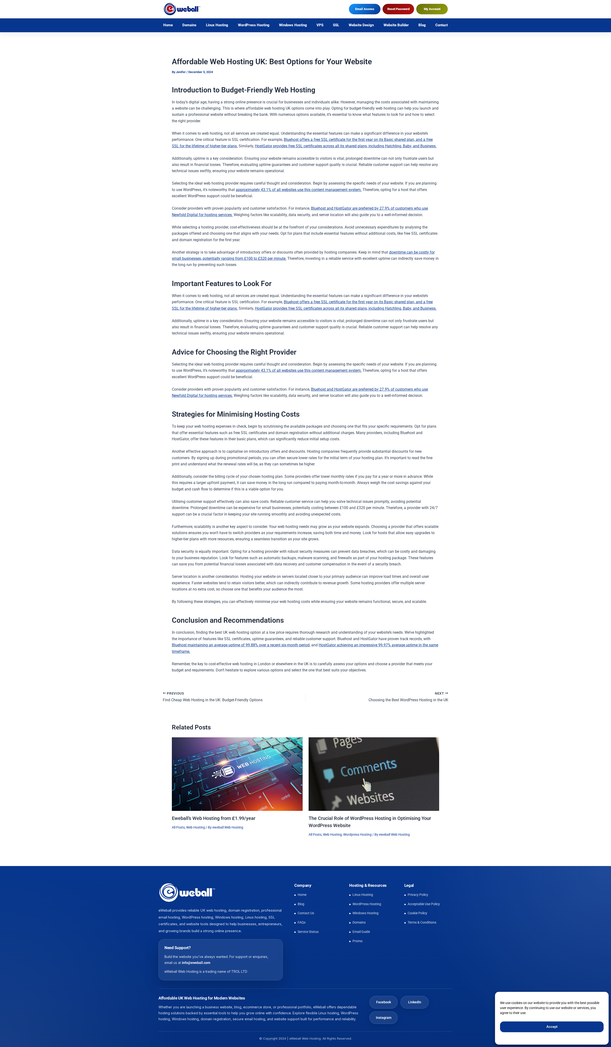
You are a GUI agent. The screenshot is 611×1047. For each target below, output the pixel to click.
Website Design (361, 25)
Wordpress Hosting (357, 834)
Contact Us (306, 913)
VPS (319, 25)
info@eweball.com (196, 963)
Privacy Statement (556, 1038)
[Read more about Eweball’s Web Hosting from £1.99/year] (237, 773)
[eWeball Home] (187, 893)
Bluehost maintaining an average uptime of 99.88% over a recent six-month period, (241, 645)
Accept (552, 1027)
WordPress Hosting (253, 25)
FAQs (302, 922)
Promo (358, 941)
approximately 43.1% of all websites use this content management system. (299, 189)
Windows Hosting (293, 25)
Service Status (308, 932)
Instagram (383, 1018)
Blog (422, 25)
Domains (189, 25)
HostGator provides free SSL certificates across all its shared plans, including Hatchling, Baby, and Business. (346, 146)
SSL (336, 25)
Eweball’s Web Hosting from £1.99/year (213, 818)
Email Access (364, 9)
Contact (441, 25)
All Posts (178, 827)
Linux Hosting (217, 25)
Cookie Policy (530, 1038)
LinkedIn (414, 1002)
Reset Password (398, 9)
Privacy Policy (418, 895)
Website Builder (396, 25)
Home (168, 25)
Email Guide (361, 932)
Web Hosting (195, 827)
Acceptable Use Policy (424, 904)
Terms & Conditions (422, 922)
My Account (432, 9)
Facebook (383, 1002)
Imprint (577, 1038)
